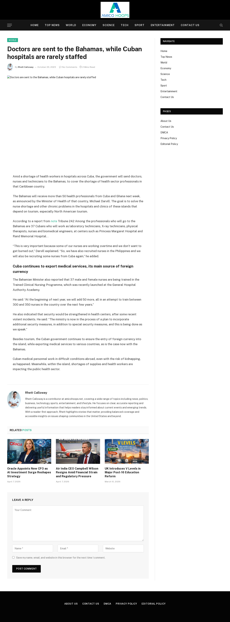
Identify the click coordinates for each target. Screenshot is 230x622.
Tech (124, 25)
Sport (140, 25)
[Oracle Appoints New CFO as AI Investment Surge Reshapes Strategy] (29, 451)
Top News (52, 25)
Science (109, 25)
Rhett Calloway (26, 67)
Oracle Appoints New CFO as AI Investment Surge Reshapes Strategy (29, 472)
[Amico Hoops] (115, 10)
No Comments (69, 67)
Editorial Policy (169, 144)
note (54, 221)
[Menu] (9, 25)
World (71, 25)
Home (35, 25)
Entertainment (163, 25)
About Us (165, 121)
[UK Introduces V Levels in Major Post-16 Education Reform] (127, 451)
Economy (89, 25)
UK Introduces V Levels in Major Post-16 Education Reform (123, 472)
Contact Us (190, 25)
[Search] (221, 25)
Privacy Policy (168, 138)
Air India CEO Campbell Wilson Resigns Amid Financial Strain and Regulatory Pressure (77, 472)
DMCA (164, 132)
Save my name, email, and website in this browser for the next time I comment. (60, 557)
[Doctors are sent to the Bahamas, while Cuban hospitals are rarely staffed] (78, 122)
